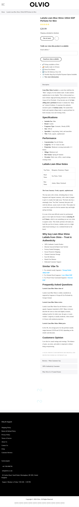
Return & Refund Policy (9, 431)
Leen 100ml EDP (67, 275)
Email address (45, 49)
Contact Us (5, 445)
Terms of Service (7, 438)
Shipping (43, 33)
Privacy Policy (6, 435)
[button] (45, 24)
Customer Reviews (7, 452)
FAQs (3, 449)
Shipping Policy (6, 427)
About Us (4, 442)
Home (3, 12)
